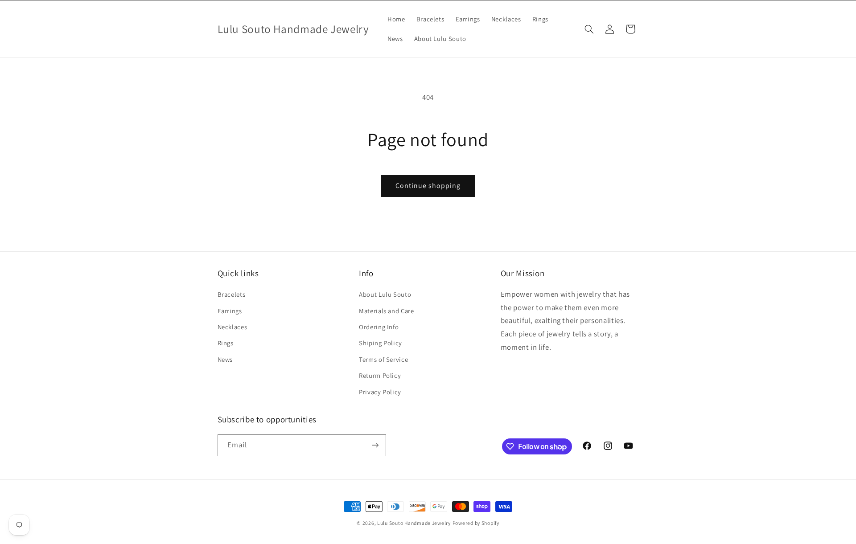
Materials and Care (386, 311)
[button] (589, 29)
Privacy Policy (380, 392)
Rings (226, 343)
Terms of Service (383, 359)
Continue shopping (428, 185)
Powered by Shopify (476, 522)
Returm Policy (380, 375)
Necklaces (232, 327)
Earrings (230, 311)
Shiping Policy (380, 343)
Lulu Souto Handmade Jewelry (414, 522)
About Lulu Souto (385, 294)
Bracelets (232, 294)
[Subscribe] (375, 445)
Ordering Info (379, 327)
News (225, 359)
